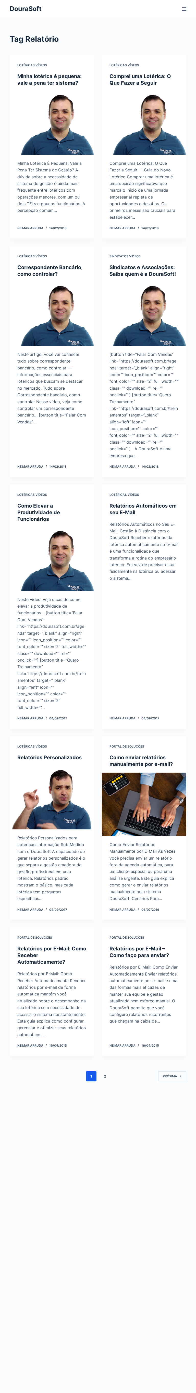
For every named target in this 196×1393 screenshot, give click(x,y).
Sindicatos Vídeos (125, 256)
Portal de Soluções (126, 746)
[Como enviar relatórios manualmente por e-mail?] (144, 804)
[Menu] (184, 9)
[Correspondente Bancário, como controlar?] (52, 314)
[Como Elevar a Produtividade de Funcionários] (52, 559)
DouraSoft (26, 9)
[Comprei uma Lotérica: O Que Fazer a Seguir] (144, 123)
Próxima (170, 1076)
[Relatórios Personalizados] (52, 797)
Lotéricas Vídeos (32, 65)
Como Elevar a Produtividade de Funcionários (38, 512)
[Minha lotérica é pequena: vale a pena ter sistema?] (52, 123)
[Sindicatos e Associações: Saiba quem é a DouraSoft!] (144, 314)
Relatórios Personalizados (49, 757)
